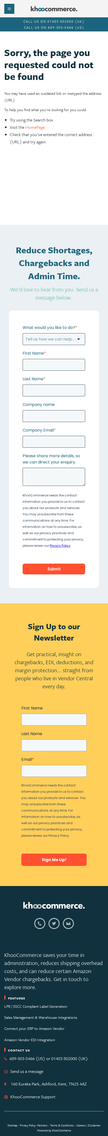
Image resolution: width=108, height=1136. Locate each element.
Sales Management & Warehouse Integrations (40, 1017)
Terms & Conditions (62, 1125)
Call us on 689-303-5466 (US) (54, 27)
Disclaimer (94, 1125)
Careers (81, 1125)
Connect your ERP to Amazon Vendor (34, 1028)
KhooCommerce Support (33, 1096)
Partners (42, 1125)
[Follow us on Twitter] (54, 926)
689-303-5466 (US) (27, 1058)
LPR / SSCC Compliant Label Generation (35, 1006)
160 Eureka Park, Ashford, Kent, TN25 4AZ (48, 1084)
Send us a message (26, 1071)
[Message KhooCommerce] (68, 926)
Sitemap (12, 1125)
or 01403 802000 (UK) (67, 1058)
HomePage (35, 127)
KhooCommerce (61, 1130)
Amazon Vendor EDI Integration (29, 1039)
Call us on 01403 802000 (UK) (54, 21)
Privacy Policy (28, 1125)
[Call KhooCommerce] (39, 926)
